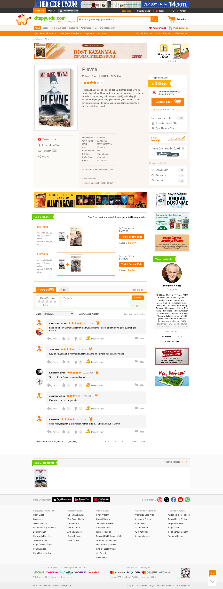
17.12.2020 (87, 396)
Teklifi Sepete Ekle (131, 236)
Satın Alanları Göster (89, 314)
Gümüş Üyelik (39, 519)
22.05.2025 (89, 323)
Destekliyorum (39, 532)
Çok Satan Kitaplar (44, 33)
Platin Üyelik (38, 515)
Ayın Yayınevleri (74, 532)
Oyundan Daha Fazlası (106, 540)
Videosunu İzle (49, 139)
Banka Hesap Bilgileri (177, 519)
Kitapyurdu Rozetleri (42, 536)
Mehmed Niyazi (90, 76)
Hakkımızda (141, 586)
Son (143, 442)
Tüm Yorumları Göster (134, 314)
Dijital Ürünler (73, 540)
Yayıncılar (90, 33)
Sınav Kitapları (164, 33)
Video (63, 290)
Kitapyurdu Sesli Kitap (144, 515)
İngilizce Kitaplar (103, 532)
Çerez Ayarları (183, 586)
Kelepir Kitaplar (74, 536)
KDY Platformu (141, 528)
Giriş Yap (39, 11)
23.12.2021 (88, 373)
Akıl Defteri (101, 553)
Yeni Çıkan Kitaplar (69, 33)
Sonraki (135, 442)
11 (127, 442)
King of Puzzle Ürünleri (106, 549)
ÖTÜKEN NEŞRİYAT (111, 76)
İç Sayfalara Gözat (51, 145)
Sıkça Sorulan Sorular (178, 532)
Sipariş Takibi (143, 11)
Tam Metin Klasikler (104, 523)
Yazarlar (102, 33)
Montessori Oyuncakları (106, 545)
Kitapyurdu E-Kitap (143, 519)
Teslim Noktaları (40, 540)
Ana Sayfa (37, 39)
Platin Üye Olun (71, 11)
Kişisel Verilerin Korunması (162, 586)
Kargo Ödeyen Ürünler (43, 545)
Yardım (183, 11)
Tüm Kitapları (171, 341)
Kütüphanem (140, 523)
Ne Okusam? (182, 33)
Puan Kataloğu (180, 28)
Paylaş (45, 156)
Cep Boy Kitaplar (103, 528)
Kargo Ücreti (173, 528)
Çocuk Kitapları (144, 33)
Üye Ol (51, 11)
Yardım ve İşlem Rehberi (179, 515)
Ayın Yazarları (73, 528)
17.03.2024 (81, 349)
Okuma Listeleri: (156, 163)
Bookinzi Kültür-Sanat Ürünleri (109, 536)
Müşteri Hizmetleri (176, 523)
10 (122, 442)
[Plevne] (41, 478)
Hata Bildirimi (137, 290)
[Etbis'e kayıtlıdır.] (185, 573)
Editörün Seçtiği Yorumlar (44, 528)
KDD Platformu (141, 532)
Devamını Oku (171, 331)
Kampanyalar (159, 28)
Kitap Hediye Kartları (42, 553)
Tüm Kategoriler (106, 28)
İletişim (130, 586)
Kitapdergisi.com (142, 536)
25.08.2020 (82, 419)
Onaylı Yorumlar (40, 523)
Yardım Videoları (175, 536)
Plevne (48, 39)
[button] (168, 61)
